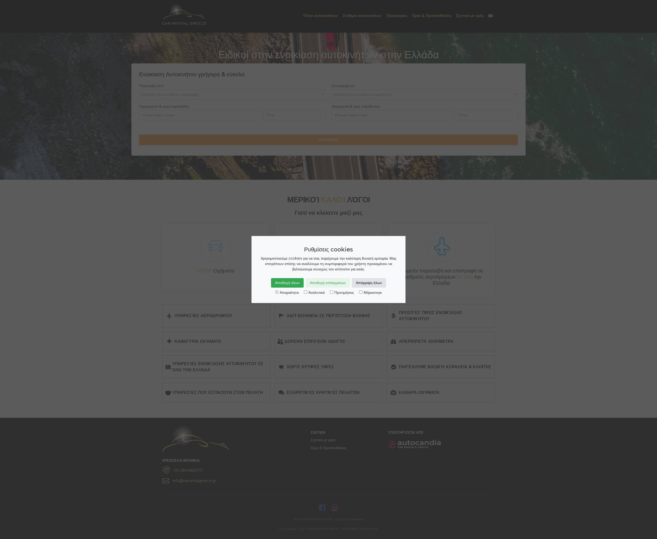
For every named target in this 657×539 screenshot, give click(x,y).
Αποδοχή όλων (287, 282)
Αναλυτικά (316, 292)
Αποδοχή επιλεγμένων (328, 282)
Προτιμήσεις (344, 292)
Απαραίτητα (289, 292)
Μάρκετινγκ (373, 292)
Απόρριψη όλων (369, 282)
